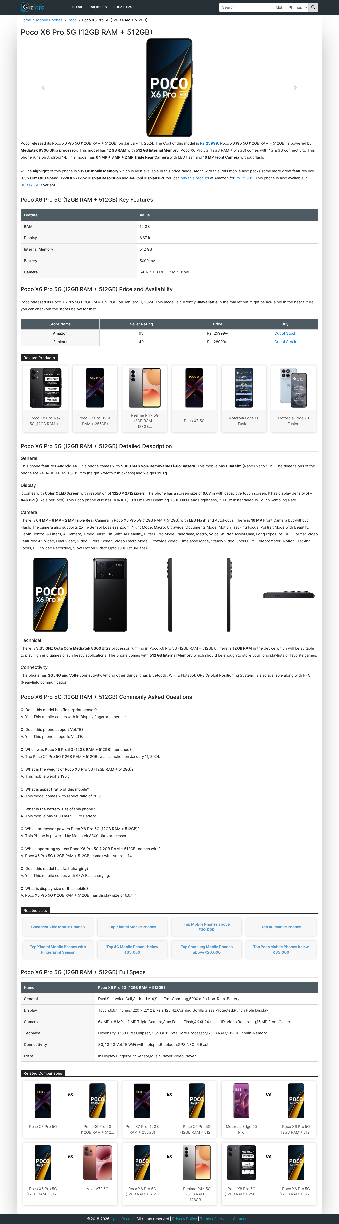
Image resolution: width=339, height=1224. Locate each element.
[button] (43, 87)
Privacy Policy (184, 1218)
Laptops (123, 7)
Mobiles (98, 7)
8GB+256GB (32, 185)
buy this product (195, 178)
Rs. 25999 (244, 178)
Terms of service (215, 1218)
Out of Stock (285, 333)
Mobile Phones (49, 20)
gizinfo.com (123, 1218)
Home (77, 7)
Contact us (242, 1218)
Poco (72, 20)
